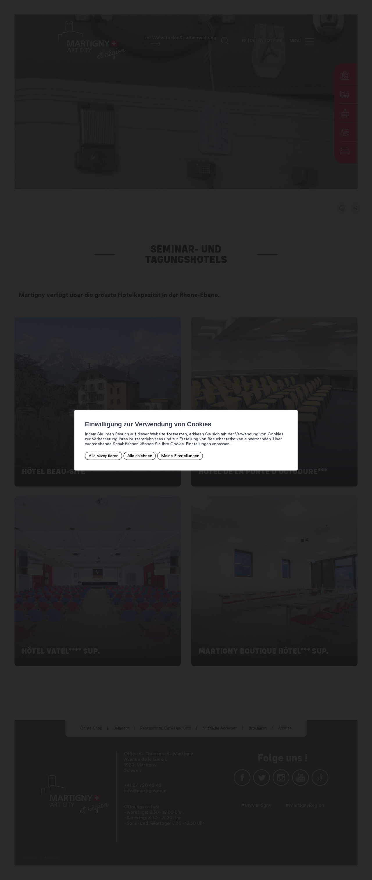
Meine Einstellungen (180, 455)
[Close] (292, 403)
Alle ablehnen (139, 455)
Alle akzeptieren (104, 455)
